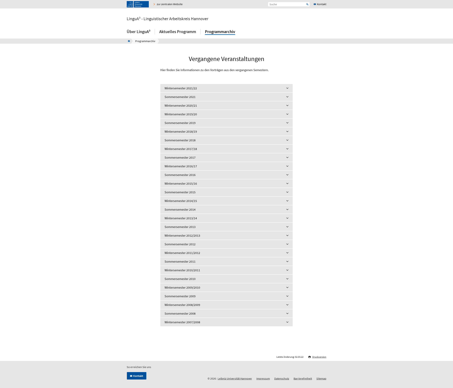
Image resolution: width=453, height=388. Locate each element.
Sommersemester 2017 (180, 157)
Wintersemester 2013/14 (181, 218)
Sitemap (321, 378)
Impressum (263, 378)
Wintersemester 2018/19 (181, 131)
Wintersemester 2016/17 (181, 166)
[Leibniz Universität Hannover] (138, 4)
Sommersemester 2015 (180, 192)
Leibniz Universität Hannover (235, 378)
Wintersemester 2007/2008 (182, 322)
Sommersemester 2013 (180, 227)
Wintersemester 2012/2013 (182, 235)
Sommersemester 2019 (180, 123)
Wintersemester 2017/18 (181, 149)
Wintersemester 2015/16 (181, 183)
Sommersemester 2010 (180, 279)
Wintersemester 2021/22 (181, 88)
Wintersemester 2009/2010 (182, 287)
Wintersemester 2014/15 (181, 201)
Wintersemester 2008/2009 (182, 305)
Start (307, 4)
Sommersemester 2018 (180, 140)
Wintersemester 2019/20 (181, 114)
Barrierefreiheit (303, 378)
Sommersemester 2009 (180, 296)
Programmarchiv (220, 31)
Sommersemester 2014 (180, 209)
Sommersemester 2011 (180, 261)
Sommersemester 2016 (180, 175)
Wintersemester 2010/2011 (182, 270)
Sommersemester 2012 (180, 244)
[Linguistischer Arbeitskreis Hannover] (128, 41)
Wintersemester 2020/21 (181, 105)
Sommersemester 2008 (180, 313)
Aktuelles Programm (177, 31)
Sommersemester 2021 (180, 97)
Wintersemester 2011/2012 (182, 253)
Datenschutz (281, 378)
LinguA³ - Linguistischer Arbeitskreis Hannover (167, 19)
